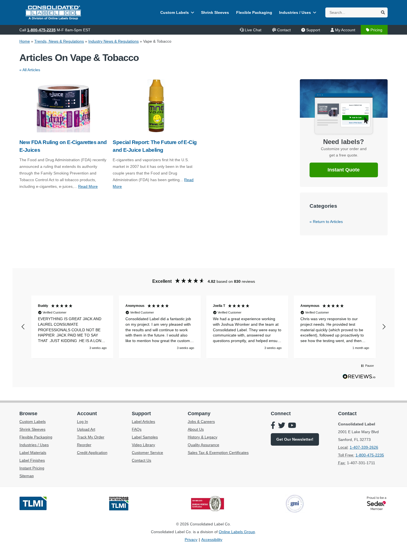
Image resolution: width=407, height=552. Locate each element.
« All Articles (29, 70)
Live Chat (253, 30)
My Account (345, 30)
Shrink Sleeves (215, 12)
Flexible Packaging (254, 12)
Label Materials (32, 452)
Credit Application (92, 452)
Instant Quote (344, 170)
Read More (88, 186)
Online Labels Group (237, 532)
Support (313, 30)
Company (199, 413)
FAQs (136, 429)
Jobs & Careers (201, 421)
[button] (23, 326)
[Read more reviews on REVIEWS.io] (359, 378)
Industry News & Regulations (113, 41)
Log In (82, 421)
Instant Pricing (31, 468)
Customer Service (147, 452)
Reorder (84, 445)
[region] (203, 327)
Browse (28, 413)
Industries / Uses (295, 12)
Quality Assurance (203, 445)
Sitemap (26, 476)
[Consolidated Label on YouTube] (292, 426)
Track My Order (90, 437)
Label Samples (145, 437)
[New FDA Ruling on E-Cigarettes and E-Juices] (63, 105)
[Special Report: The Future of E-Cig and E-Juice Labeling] (156, 105)
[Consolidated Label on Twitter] (281, 426)
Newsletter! (294, 439)
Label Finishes (32, 460)
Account (87, 413)
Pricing (376, 30)
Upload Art (86, 429)
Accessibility (211, 539)
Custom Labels (174, 12)
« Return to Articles (326, 221)
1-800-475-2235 (41, 30)
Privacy (191, 539)
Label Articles (143, 421)
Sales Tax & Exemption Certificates (218, 452)
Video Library (143, 445)
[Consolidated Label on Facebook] (273, 426)
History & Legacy (202, 437)
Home (24, 41)
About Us (196, 429)
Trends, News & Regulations (59, 41)
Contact (284, 30)
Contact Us (141, 460)
